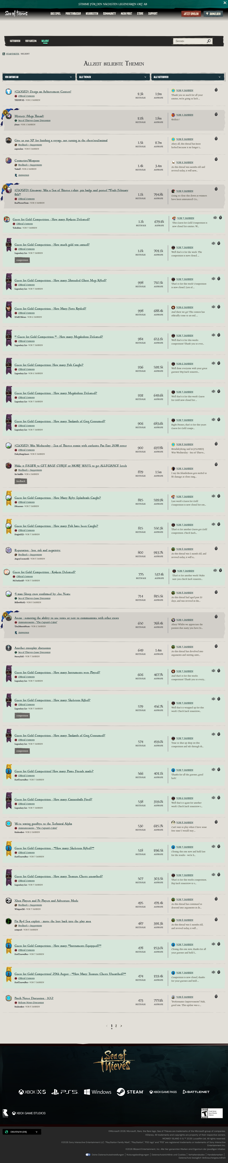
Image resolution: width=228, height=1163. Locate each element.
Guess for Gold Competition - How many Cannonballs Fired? (53, 799)
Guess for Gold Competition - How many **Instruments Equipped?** (58, 946)
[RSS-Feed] (4, 54)
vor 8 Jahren (184, 139)
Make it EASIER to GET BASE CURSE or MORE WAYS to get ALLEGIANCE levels (71, 466)
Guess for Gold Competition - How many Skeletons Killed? (52, 700)
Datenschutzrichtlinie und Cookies (169, 1154)
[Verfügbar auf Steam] (130, 1092)
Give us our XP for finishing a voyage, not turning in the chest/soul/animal (61, 140)
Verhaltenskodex (196, 1154)
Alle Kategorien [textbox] (161, 77)
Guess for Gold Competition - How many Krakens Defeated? (51, 219)
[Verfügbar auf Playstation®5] (65, 1092)
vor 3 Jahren (184, 114)
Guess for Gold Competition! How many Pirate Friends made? (54, 771)
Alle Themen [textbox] (85, 77)
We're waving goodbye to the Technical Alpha (43, 824)
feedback (20, 481)
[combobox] (39, 77)
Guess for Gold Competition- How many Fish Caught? (49, 365)
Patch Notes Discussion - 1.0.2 (34, 998)
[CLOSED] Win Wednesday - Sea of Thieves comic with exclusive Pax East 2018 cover (71, 446)
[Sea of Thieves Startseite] (17, 13)
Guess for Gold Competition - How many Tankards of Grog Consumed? (60, 421)
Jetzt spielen (191, 14)
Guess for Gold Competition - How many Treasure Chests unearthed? (59, 876)
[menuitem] (55, 13)
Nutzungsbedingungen (138, 1154)
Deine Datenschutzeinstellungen (108, 1154)
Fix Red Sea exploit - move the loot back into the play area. (53, 921)
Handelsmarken (215, 1154)
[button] (21, 1132)
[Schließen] (225, 2)
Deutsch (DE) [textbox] (19, 1131)
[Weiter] (121, 1026)
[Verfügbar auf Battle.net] (196, 1092)
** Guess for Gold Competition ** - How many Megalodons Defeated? (59, 337)
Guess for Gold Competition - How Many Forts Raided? (50, 309)
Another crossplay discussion (33, 648)
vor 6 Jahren (184, 307)
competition (22, 260)
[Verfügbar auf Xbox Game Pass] (163, 1092)
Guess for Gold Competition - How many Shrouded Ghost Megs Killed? (61, 280)
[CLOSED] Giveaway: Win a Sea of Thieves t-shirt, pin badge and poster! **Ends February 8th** (71, 192)
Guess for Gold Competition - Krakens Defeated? (44, 572)
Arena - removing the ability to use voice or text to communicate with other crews (67, 618)
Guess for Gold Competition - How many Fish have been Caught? (56, 526)
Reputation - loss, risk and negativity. (38, 550)
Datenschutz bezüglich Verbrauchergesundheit (202, 1157)
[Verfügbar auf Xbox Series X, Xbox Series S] (32, 1092)
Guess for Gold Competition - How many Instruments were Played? (57, 672)
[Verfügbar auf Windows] (98, 1092)
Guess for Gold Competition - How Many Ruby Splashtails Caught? (58, 498)
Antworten (23, 175)
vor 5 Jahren (184, 619)
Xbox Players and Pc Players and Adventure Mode (46, 901)
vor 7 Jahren (185, 218)
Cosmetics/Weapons (27, 161)
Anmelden (215, 14)
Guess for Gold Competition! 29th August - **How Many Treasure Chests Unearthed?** (70, 974)
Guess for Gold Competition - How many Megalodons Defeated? (56, 393)
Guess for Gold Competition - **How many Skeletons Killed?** (54, 848)
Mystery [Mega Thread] (29, 116)
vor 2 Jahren (184, 162)
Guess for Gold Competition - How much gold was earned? (52, 245)
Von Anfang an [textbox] (11, 77)
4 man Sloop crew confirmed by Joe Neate (42, 594)
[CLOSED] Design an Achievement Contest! (43, 92)
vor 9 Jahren (184, 90)
